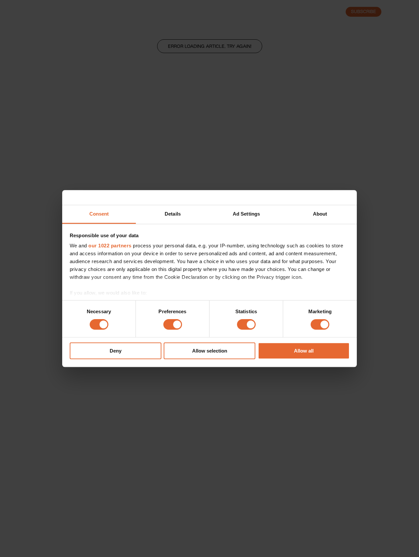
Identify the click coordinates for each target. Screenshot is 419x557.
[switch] (172, 324)
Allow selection (209, 351)
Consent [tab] (99, 214)
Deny (115, 351)
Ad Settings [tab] (246, 214)
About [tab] (320, 214)
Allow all (304, 351)
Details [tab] (173, 214)
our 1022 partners (110, 245)
